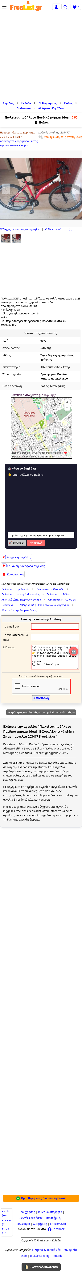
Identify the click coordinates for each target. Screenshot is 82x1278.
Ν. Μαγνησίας (48, 103)
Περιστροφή (53, 229)
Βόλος (68, 103)
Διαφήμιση (40, 1224)
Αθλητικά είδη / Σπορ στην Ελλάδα (21, 599)
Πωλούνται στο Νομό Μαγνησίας (20, 594)
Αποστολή (36, 542)
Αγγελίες (8, 103)
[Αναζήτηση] (65, 7)
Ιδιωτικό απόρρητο (50, 1212)
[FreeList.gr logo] (26, 7)
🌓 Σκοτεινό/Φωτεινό (41, 1267)
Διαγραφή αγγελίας (17, 557)
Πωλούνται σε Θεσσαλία (50, 589)
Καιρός (57, 1256)
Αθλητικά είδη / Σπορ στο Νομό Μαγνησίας (44, 605)
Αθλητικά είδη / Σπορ (51, 108)
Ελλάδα (26, 103)
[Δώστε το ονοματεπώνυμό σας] (55, 637)
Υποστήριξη (53, 1218)
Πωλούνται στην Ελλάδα (16, 589)
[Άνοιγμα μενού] (4, 6)
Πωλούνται (24, 108)
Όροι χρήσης (26, 1212)
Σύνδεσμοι (23, 1224)
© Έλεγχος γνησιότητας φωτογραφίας (19, 229)
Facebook (58, 1229)
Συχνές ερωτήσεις (31, 1218)
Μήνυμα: (9, 647)
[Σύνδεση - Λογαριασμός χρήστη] (56, 6)
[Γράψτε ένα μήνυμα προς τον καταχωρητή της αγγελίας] (55, 668)
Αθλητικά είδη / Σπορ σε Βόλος (19, 610)
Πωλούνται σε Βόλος (58, 594)
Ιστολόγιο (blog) (40, 1256)
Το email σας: (11, 626)
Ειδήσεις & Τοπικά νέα (46, 1250)
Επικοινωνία (58, 1224)
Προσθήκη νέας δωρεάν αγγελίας (43, 1198)
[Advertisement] (41, 57)
